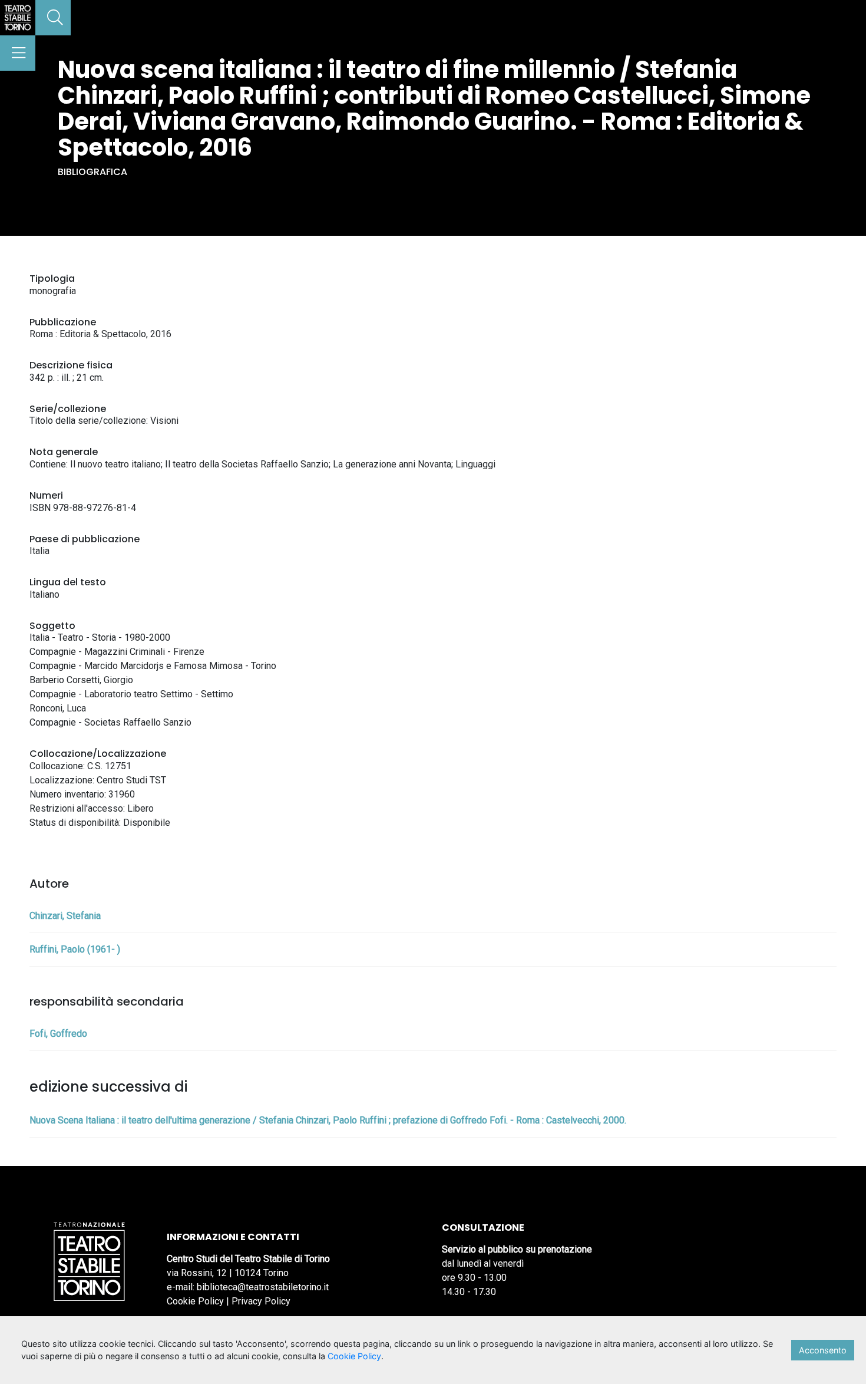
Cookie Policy (195, 1301)
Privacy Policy (261, 1301)
